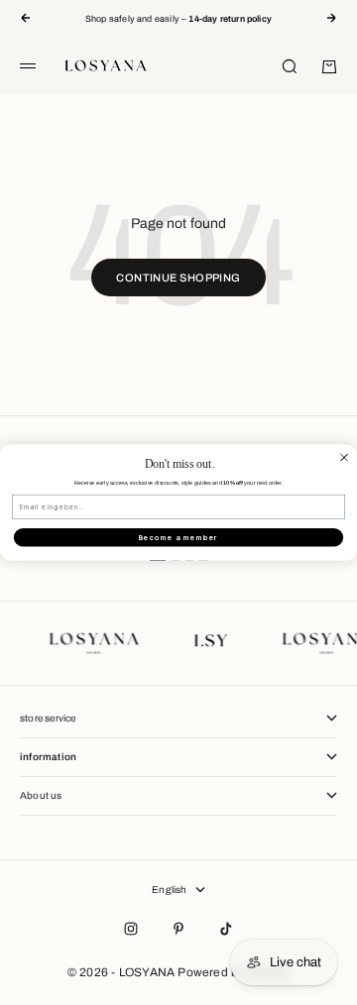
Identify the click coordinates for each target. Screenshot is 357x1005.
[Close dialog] (344, 457)
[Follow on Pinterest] (178, 929)
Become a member (178, 537)
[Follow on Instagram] (131, 929)
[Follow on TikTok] (226, 929)
